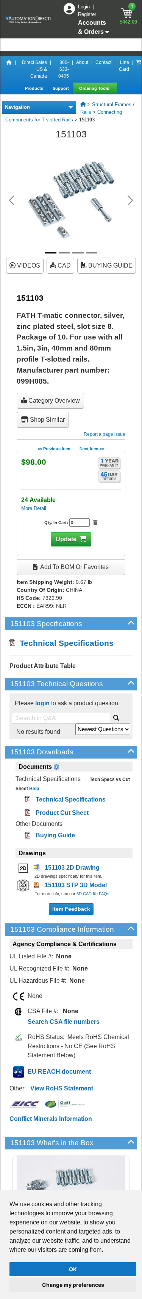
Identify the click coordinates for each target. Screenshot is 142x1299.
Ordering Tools (94, 88)
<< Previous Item (53, 448)
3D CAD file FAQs (92, 893)
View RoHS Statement (61, 1088)
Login (84, 7)
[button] (12, 200)
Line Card (124, 66)
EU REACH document (59, 1071)
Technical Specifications (64, 643)
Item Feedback (71, 909)
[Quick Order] (139, 69)
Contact (103, 62)
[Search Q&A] (116, 716)
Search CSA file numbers (64, 1021)
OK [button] (73, 1269)
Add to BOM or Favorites (74, 567)
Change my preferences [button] (73, 1284)
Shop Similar (46, 419)
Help (33, 788)
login (42, 703)
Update (66, 539)
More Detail (33, 508)
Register (87, 14)
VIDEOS (28, 265)
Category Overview (53, 400)
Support (61, 88)
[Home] (9, 69)
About (82, 62)
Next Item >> (92, 448)
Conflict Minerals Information (50, 1119)
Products (34, 88)
